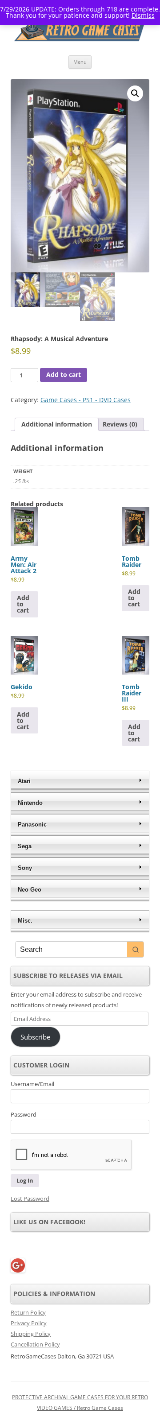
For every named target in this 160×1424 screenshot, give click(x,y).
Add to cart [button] (23, 604)
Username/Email (32, 1084)
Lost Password (30, 1199)
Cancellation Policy (35, 1344)
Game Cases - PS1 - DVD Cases (85, 400)
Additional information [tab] (56, 424)
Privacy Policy (29, 1323)
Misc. (25, 920)
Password (23, 1114)
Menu (80, 61)
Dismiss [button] (143, 15)
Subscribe (35, 1036)
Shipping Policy (31, 1334)
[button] (135, 93)
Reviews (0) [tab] (120, 424)
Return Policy (28, 1312)
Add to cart (63, 374)
